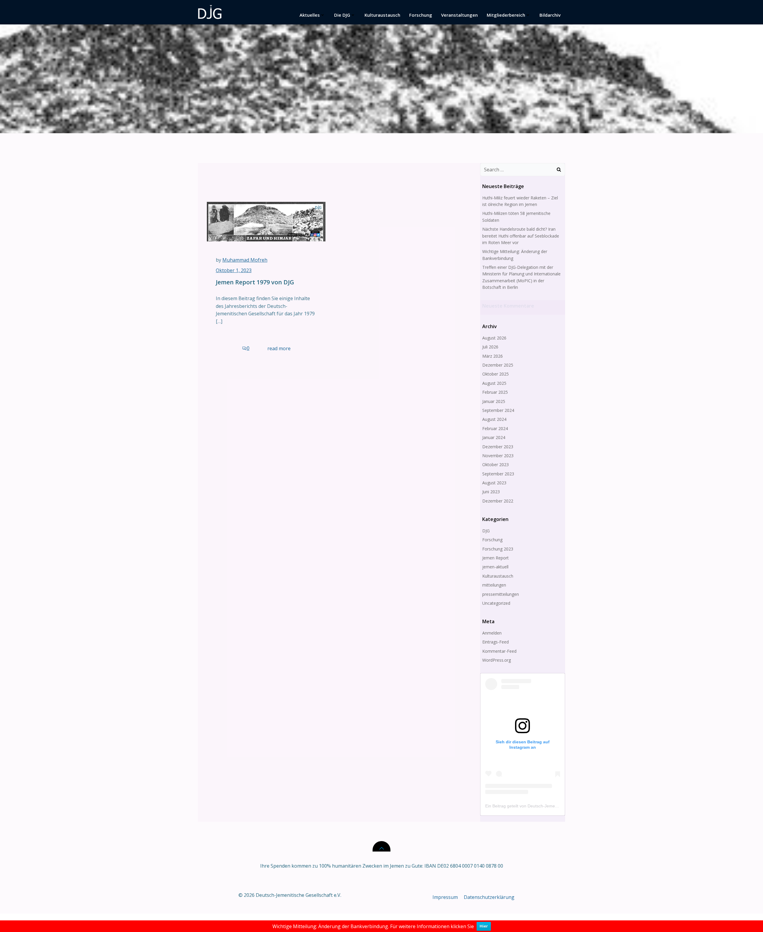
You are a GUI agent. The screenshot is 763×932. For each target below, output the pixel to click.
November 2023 (498, 455)
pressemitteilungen (500, 594)
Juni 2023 (491, 491)
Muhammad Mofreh (244, 260)
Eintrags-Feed (495, 642)
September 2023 (498, 474)
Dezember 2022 (497, 501)
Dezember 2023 (497, 446)
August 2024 (494, 419)
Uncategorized (496, 603)
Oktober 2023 (495, 464)
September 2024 (498, 410)
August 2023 (494, 483)
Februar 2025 (495, 392)
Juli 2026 (490, 347)
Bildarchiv (550, 15)
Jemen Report (495, 558)
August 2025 (494, 383)
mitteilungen (494, 585)
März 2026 (492, 356)
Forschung (420, 15)
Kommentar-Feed (499, 651)
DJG (486, 531)
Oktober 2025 (495, 374)
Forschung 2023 (497, 549)
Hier (484, 926)
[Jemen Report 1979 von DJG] (266, 221)
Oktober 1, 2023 (234, 270)
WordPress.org (496, 660)
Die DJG (342, 15)
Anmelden (492, 633)
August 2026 (494, 338)
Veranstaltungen (459, 15)
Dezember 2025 (497, 365)
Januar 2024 (493, 437)
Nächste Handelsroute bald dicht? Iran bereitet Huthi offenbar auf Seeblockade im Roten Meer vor (520, 235)
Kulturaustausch (382, 15)
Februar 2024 (495, 428)
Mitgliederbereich (506, 15)
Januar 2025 (493, 401)
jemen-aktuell (495, 567)
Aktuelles (310, 15)
